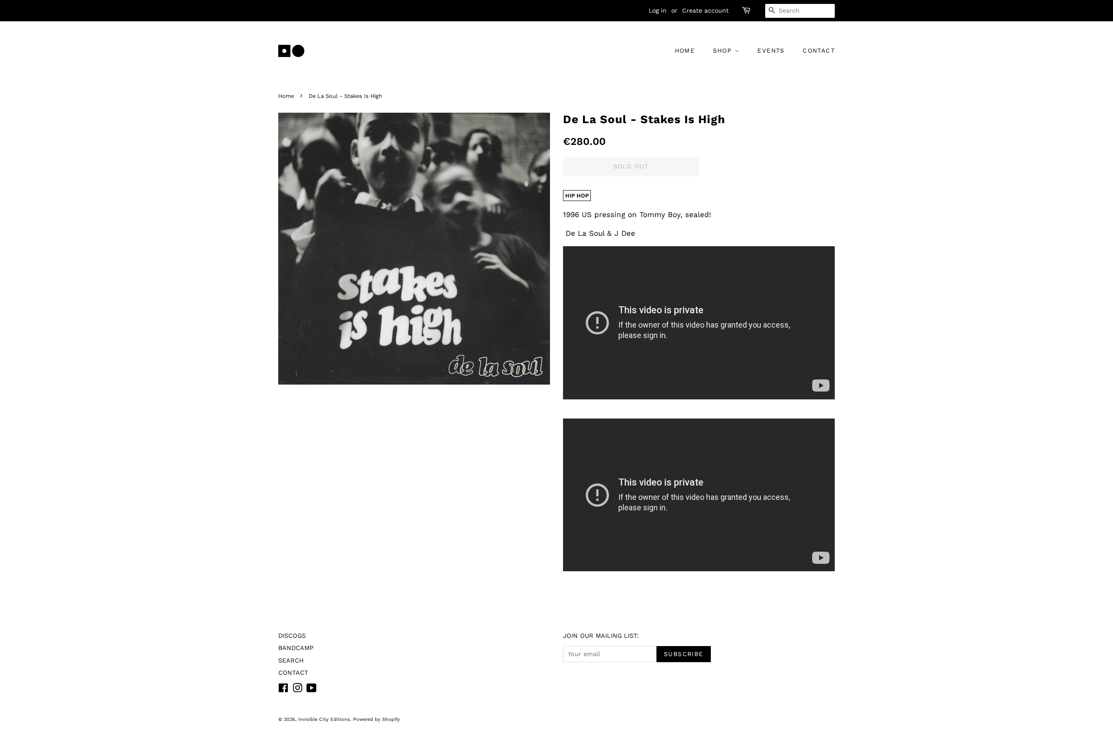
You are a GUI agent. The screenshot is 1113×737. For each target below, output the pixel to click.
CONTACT (819, 50)
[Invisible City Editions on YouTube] (312, 689)
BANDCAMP (295, 648)
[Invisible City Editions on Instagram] (297, 689)
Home (286, 96)
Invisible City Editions (324, 719)
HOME (685, 50)
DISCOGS (292, 636)
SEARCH (291, 660)
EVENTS (770, 50)
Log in (657, 10)
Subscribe (683, 653)
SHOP (724, 50)
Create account (705, 10)
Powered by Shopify (376, 719)
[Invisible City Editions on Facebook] (283, 689)
